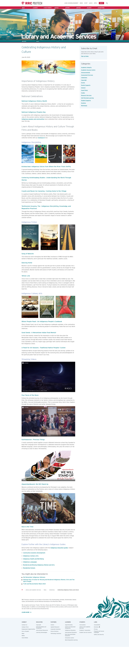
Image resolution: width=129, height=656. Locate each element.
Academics (35, 8)
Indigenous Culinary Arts (31, 556)
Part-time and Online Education (70, 635)
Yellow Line (26, 276)
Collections (84, 77)
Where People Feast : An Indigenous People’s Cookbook (42, 321)
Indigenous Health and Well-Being (33, 559)
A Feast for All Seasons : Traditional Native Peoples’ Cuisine (43, 348)
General (83, 88)
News (81, 3)
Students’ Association (84, 630)
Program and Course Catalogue (99, 632)
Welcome (24, 41)
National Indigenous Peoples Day (34, 112)
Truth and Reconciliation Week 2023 (34, 584)
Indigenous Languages (30, 562)
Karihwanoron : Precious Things (33, 439)
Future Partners (54, 631)
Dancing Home (27, 263)
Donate (101, 3)
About (23, 8)
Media (23, 635)
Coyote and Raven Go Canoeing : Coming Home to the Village (44, 191)
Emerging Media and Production (41, 627)
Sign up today (85, 56)
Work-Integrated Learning (71, 640)
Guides (83, 93)
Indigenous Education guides (59, 548)
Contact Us (24, 624)
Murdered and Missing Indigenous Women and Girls (39, 565)
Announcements (85, 72)
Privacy (96, 629)
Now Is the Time (27, 527)
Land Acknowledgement (71, 3)
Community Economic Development (34, 553)
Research (89, 8)
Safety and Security (99, 634)
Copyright (84, 80)
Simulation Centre (69, 637)
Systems (83, 103)
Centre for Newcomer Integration (70, 627)
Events (83, 82)
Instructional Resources (42, 630)
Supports (67, 8)
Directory (96, 627)
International (101, 8)
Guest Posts (84, 90)
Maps (23, 633)
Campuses (78, 8)
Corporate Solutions (56, 629)
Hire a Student (25, 631)
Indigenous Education (70, 630)
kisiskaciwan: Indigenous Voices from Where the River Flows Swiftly (46, 166)
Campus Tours (25, 627)
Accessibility (97, 624)
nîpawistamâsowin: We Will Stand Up (35, 484)
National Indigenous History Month (34, 101)
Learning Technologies (41, 632)
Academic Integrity (86, 67)
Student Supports (86, 100)
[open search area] (107, 3)
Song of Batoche (28, 254)
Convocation (82, 624)
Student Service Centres (85, 632)
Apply (95, 3)
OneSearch (41, 137)
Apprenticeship (68, 624)
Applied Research (55, 627)
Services (56, 8)
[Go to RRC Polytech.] (22, 589)
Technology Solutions (56, 633)
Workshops (84, 105)
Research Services (86, 95)
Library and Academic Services (84, 627)
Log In (90, 3)
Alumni (52, 624)
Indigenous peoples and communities (33, 119)
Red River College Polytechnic (31, 3)
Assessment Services (87, 75)
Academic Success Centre (88, 70)
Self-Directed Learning (87, 98)
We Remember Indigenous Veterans (34, 577)
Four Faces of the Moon (30, 395)
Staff (85, 3)
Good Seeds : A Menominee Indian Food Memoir (39, 332)
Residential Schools (29, 568)
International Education (71, 632)
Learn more (25, 612)
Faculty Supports (85, 85)
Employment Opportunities (28, 629)
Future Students (47, 8)
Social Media (25, 637)
